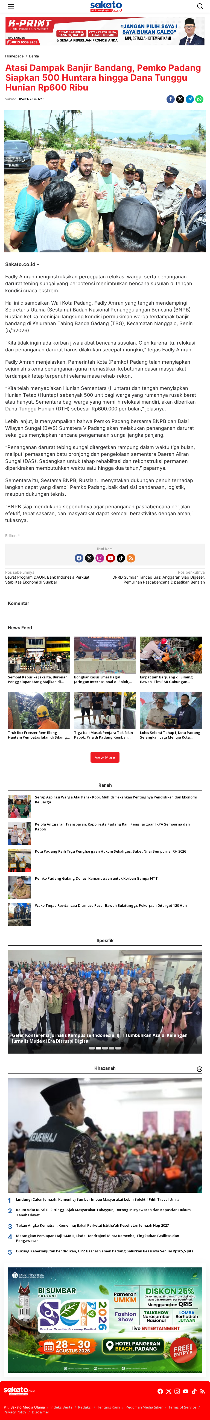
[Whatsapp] (199, 99)
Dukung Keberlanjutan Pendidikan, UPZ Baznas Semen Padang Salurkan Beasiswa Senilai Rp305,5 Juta (105, 1251)
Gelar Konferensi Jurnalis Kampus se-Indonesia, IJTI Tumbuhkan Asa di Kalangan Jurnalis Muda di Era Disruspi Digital (100, 1038)
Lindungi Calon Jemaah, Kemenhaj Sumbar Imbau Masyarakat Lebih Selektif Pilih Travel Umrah (99, 1199)
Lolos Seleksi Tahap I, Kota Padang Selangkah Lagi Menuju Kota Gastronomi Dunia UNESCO (170, 735)
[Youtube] (110, 558)
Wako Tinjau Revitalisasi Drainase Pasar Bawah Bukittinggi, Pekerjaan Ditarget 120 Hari (111, 905)
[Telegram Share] (190, 99)
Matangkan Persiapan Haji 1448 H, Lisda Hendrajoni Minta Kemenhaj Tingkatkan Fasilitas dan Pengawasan (97, 1238)
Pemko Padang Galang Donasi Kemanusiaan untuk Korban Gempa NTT (96, 878)
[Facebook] (79, 558)
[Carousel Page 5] (118, 1048)
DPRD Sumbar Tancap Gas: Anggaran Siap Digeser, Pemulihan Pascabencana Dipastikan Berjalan (158, 577)
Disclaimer (40, 1412)
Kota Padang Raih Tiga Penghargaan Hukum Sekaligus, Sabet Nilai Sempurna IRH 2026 (110, 851)
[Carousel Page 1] (92, 1048)
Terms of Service (182, 1407)
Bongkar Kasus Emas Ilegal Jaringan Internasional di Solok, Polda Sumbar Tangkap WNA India (104, 679)
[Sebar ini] (171, 99)
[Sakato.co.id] (106, 6)
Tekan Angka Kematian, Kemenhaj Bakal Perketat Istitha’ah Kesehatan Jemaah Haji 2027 (92, 1225)
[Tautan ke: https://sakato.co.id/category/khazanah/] (199, 1069)
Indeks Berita (61, 1407)
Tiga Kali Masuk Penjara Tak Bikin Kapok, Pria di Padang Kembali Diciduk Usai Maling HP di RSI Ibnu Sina (104, 735)
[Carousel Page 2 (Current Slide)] (98, 1048)
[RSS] (131, 558)
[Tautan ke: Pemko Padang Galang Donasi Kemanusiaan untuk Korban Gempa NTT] (19, 887)
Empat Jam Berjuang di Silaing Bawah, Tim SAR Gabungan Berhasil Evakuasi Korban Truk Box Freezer (170, 679)
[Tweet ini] (180, 99)
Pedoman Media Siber (144, 1407)
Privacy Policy (15, 1412)
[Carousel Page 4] (111, 1048)
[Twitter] (89, 558)
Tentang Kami (108, 1407)
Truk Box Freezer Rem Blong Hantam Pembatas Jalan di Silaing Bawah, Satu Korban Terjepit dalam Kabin (37, 735)
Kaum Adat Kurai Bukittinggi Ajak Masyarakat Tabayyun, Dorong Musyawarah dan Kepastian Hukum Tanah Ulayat (103, 1212)
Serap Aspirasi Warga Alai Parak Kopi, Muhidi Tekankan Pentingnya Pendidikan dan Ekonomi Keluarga (116, 799)
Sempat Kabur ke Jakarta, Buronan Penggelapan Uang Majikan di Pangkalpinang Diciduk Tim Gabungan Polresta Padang (38, 679)
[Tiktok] (121, 558)
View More (105, 757)
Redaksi (85, 1407)
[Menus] (11, 6)
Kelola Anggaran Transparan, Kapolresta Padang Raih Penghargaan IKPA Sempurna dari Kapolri (112, 827)
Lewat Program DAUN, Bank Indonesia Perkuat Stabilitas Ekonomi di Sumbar (47, 577)
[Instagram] (99, 558)
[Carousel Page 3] (105, 1048)
